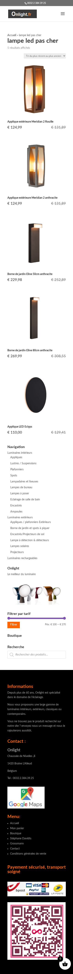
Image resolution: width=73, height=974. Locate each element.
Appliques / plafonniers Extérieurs (30, 522)
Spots (13, 475)
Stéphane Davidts (20, 838)
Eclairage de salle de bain (25, 499)
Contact (15, 848)
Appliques (16, 457)
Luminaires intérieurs (19, 453)
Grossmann (17, 843)
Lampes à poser (19, 493)
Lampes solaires (19, 546)
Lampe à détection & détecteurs (29, 540)
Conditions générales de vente (28, 853)
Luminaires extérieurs (20, 517)
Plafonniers (17, 469)
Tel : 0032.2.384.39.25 (20, 778)
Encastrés (16, 505)
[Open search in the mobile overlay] (36, 655)
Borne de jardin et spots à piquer (29, 528)
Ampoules (16, 511)
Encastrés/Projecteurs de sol (27, 534)
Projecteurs (17, 552)
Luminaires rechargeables (22, 558)
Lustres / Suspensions (23, 463)
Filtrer (13, 624)
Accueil (11, 35)
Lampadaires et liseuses (24, 481)
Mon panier (17, 828)
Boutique (15, 833)
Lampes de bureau (21, 487)
